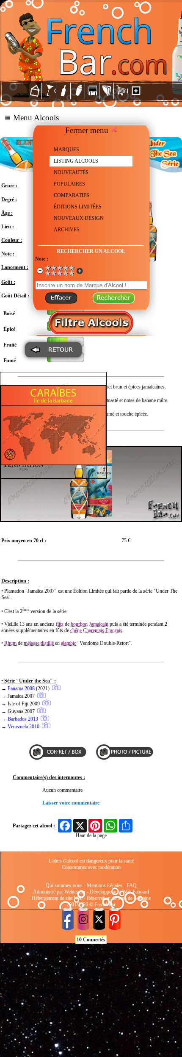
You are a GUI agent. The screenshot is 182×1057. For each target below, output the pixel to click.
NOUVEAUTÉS (71, 172)
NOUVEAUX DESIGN (79, 218)
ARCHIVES (67, 230)
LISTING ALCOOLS (76, 161)
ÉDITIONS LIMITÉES (78, 207)
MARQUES (66, 150)
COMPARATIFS (71, 195)
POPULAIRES (69, 184)
